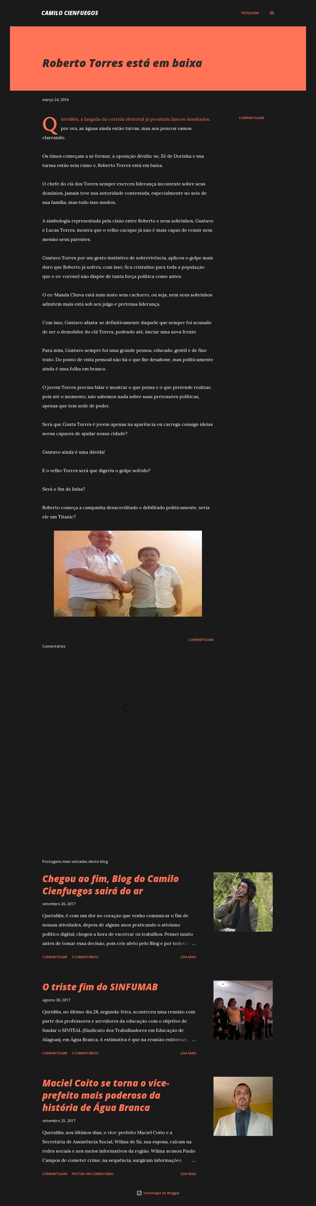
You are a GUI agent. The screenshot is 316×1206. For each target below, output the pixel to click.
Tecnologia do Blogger (161, 1193)
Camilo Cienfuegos (69, 13)
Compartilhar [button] (251, 118)
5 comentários (85, 957)
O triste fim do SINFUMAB (100, 986)
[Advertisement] (120, 801)
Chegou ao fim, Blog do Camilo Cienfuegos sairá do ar (110, 884)
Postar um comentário (93, 1174)
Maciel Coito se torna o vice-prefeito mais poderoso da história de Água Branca (105, 1095)
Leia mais (188, 957)
